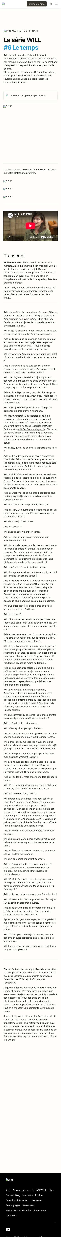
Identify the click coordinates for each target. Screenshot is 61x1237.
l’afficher (47, 425)
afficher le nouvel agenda (31, 429)
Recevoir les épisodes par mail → (28, 95)
